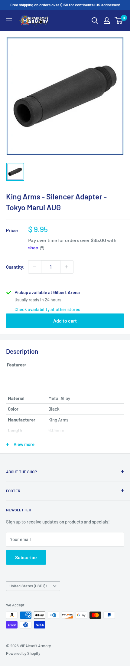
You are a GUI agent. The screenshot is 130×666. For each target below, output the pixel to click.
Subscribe (26, 557)
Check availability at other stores (47, 309)
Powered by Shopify (23, 653)
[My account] (107, 20)
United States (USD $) (28, 585)
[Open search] (95, 20)
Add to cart (65, 320)
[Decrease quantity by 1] (34, 267)
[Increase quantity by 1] (66, 267)
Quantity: (15, 267)
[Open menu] (9, 20)
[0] (119, 20)
